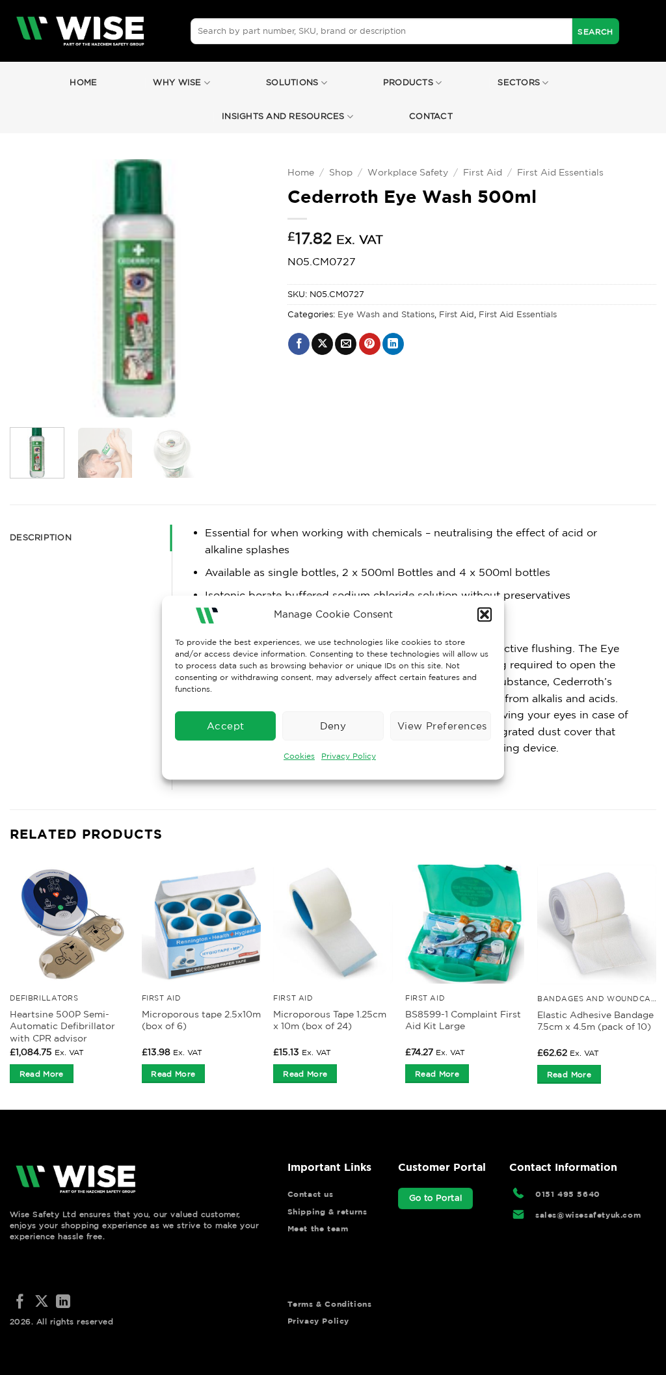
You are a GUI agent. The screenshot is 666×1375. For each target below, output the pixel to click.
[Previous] (31, 288)
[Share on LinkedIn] (393, 344)
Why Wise (177, 82)
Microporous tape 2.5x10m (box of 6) (201, 1020)
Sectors (519, 82)
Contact (431, 116)
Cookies (299, 756)
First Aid (482, 172)
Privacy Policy (348, 756)
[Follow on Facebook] (20, 1302)
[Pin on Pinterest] (369, 344)
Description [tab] (41, 537)
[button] (484, 614)
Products (408, 82)
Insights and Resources (283, 116)
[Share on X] (322, 344)
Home (83, 82)
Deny (333, 725)
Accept (226, 725)
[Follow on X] (41, 1302)
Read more (42, 1073)
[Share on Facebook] (299, 344)
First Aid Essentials (560, 172)
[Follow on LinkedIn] (63, 1302)
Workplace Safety (407, 172)
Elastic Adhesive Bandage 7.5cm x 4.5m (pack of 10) (595, 1021)
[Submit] (595, 31)
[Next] (246, 288)
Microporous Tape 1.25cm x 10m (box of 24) (329, 1020)
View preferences (442, 725)
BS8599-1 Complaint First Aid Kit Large (463, 1020)
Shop (341, 172)
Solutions (292, 82)
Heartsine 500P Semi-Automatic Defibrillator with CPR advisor (62, 1026)
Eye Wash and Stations (386, 314)
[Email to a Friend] (345, 344)
